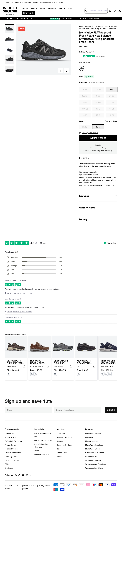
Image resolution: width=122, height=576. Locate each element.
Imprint (26, 488)
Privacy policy (44, 486)
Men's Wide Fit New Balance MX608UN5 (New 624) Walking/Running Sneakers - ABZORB (110, 362)
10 (84, 102)
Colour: (84, 62)
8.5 (83, 96)
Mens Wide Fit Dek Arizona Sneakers (84, 362)
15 (97, 115)
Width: (97, 121)
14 (84, 115)
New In (34, 8)
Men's (42, 8)
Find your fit (28, 13)
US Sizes (83, 82)
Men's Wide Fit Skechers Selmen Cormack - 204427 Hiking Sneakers (63, 362)
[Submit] (87, 10)
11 (110, 102)
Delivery (83, 219)
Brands (62, 8)
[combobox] (96, 10)
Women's (52, 8)
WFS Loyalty (58, 2)
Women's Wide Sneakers (42, 2)
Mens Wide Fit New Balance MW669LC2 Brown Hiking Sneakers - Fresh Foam (39, 362)
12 (97, 109)
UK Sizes (91, 82)
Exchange (84, 196)
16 (110, 115)
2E (83, 127)
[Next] (66, 70)
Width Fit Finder (87, 207)
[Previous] (60, 70)
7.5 (97, 89)
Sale (70, 8)
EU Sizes (100, 82)
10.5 (97, 102)
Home (25, 8)
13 (110, 109)
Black (81, 68)
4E (97, 127)
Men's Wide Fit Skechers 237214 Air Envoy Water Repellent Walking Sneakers (15, 362)
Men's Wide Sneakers (23, 2)
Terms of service (30, 486)
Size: (91, 80)
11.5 (83, 109)
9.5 (110, 96)
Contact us (9, 2)
